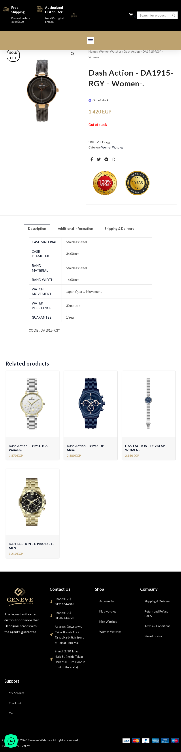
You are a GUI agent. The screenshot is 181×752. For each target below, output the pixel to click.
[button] (90, 40)
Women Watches (110, 51)
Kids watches (107, 611)
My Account (16, 693)
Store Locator (153, 636)
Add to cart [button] (32, 432)
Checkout (15, 703)
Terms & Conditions (157, 626)
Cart (12, 713)
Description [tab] (37, 228)
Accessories (107, 601)
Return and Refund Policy (156, 614)
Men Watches (108, 621)
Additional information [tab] (75, 228)
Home (92, 51)
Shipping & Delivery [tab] (119, 228)
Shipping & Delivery (157, 601)
